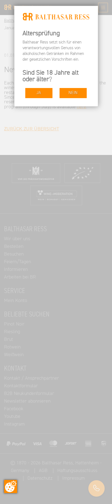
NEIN (73, 93)
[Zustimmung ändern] (10, 486)
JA (38, 93)
